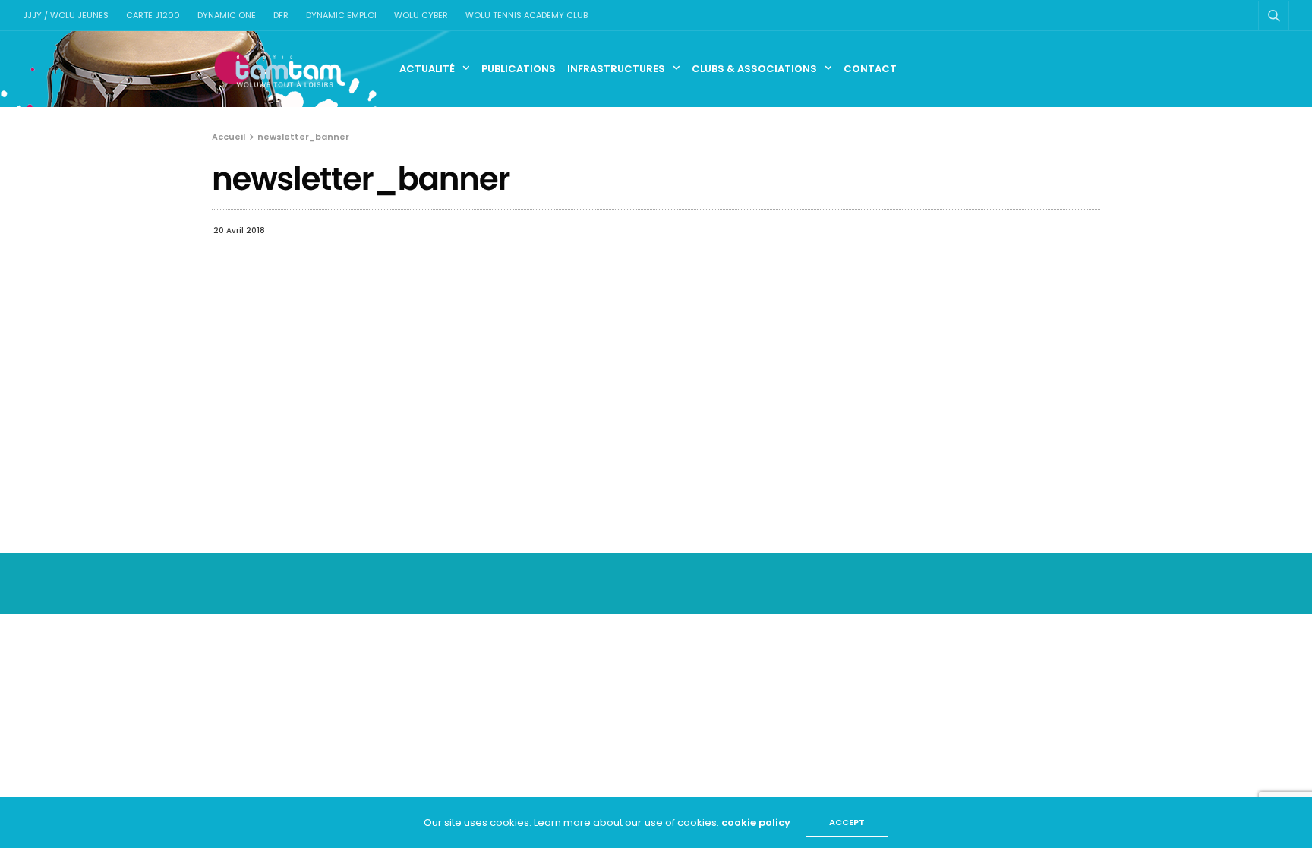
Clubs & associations (754, 68)
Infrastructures (616, 68)
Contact (870, 68)
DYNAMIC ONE (226, 15)
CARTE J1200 (153, 15)
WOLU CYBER (421, 15)
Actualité (427, 68)
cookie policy (755, 822)
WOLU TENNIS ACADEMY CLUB (526, 15)
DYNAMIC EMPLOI (341, 15)
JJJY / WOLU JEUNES (66, 15)
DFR (281, 15)
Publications (518, 68)
